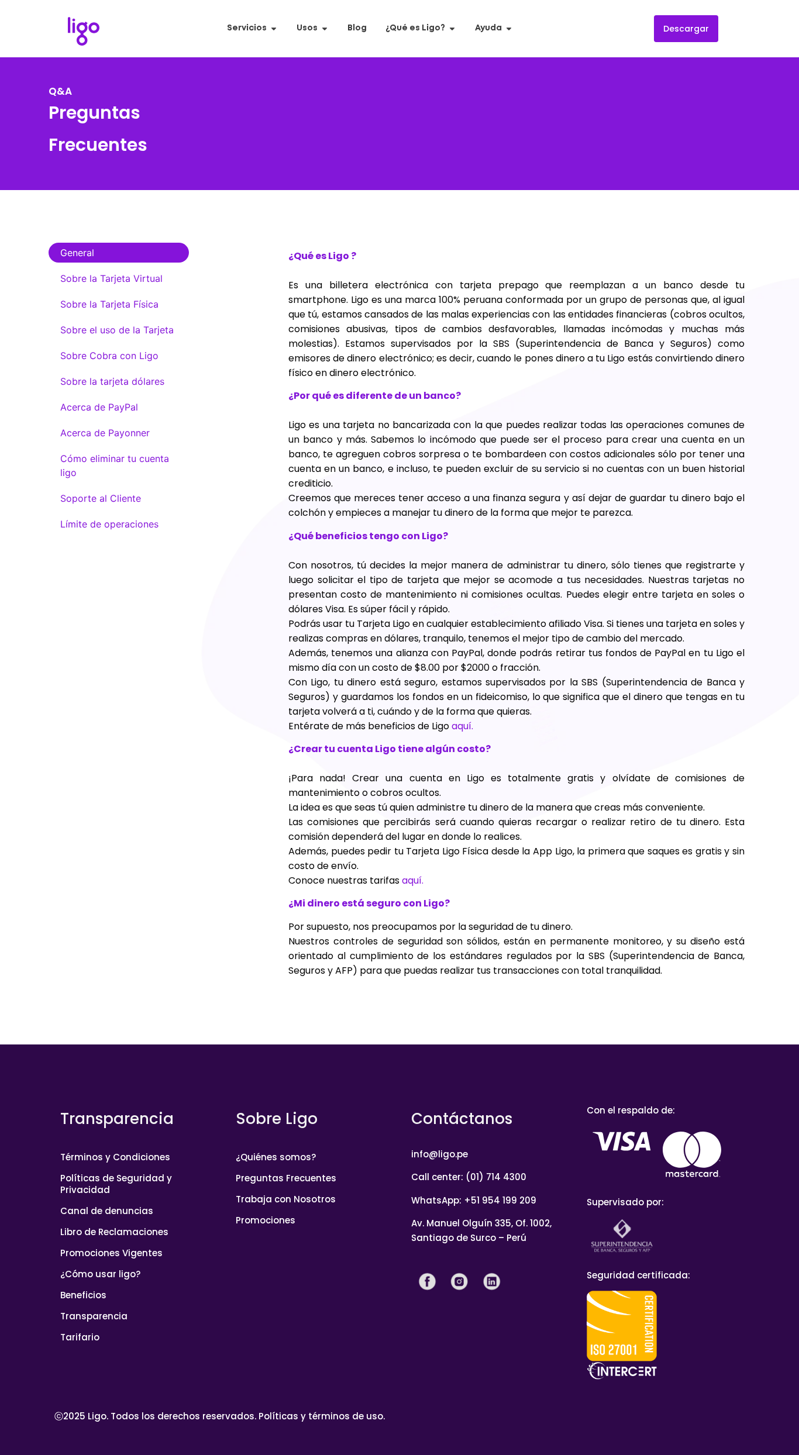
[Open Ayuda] (509, 28)
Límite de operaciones (109, 524)
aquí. (462, 726)
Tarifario (79, 1337)
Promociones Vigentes (111, 1253)
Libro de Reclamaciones (114, 1232)
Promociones (265, 1220)
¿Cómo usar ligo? (100, 1274)
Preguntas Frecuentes (286, 1178)
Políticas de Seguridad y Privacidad (116, 1184)
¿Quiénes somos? (276, 1157)
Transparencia (94, 1316)
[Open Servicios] (274, 28)
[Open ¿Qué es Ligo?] (452, 28)
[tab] (119, 253)
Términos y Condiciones (115, 1157)
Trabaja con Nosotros (286, 1199)
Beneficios (83, 1295)
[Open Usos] (325, 28)
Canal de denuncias (106, 1211)
